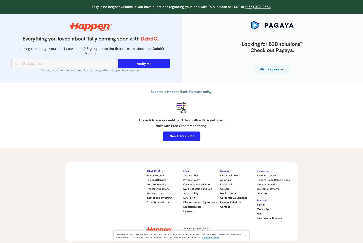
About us (225, 180)
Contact (225, 206)
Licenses (188, 211)
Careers (224, 189)
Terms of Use (191, 175)
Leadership (226, 184)
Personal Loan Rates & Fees (273, 180)
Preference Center (210, 237)
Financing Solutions (157, 189)
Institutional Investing (159, 198)
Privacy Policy (191, 180)
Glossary (262, 193)
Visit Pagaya (269, 69)
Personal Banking (156, 180)
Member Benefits (267, 184)
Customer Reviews (268, 189)
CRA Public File (229, 175)
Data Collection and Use (197, 189)
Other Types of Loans (159, 202)
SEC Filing (189, 198)
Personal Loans (155, 175)
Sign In (261, 204)
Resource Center (267, 175)
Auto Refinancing (156, 184)
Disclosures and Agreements (200, 202)
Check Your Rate (181, 136)
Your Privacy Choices (269, 218)
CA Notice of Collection (197, 184)
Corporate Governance (234, 198)
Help (259, 213)
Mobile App (263, 209)
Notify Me (143, 64)
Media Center (228, 193)
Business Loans (155, 193)
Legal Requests (192, 206)
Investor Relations (230, 202)
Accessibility (190, 193)
